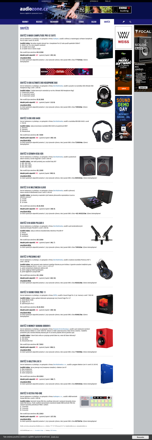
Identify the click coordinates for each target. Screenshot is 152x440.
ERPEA (55, 295)
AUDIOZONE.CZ (46, 1)
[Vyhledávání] (130, 22)
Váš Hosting (53, 430)
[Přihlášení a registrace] (123, 22)
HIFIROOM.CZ (94, 1)
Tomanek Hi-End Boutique (61, 329)
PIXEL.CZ (107, 1)
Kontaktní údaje (39, 430)
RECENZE (39, 21)
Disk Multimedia (58, 86)
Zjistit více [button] (55, 437)
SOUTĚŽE (107, 21)
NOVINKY (25, 21)
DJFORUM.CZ (79, 1)
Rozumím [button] (140, 437)
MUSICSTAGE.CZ (63, 1)
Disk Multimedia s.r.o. (59, 364)
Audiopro (56, 39)
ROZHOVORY (54, 21)
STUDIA (81, 21)
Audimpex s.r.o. (58, 396)
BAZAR (93, 21)
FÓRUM (68, 21)
